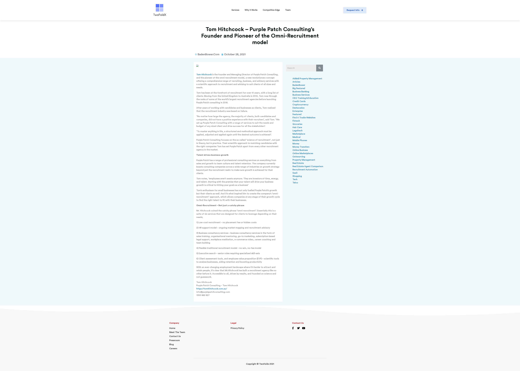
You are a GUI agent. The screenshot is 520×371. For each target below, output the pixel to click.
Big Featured (298, 88)
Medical (296, 137)
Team (288, 10)
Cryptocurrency (300, 105)
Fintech (296, 121)
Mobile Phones (299, 140)
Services (235, 10)
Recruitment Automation (305, 170)
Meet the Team (177, 332)
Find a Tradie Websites (303, 118)
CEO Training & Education (305, 98)
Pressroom (174, 340)
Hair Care (297, 127)
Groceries (297, 124)
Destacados (298, 108)
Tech (294, 179)
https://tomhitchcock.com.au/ (211, 289)
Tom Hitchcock (204, 74)
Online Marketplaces (302, 153)
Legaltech (297, 131)
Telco (295, 183)
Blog (171, 344)
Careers (173, 348)
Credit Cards (299, 101)
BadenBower (298, 85)
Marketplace (298, 134)
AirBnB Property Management (307, 79)
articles (296, 82)
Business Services (301, 95)
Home (172, 328)
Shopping (297, 176)
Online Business (300, 150)
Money (295, 144)
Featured (296, 114)
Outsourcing (298, 157)
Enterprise (297, 111)
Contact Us (175, 336)
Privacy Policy (237, 328)
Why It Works (251, 10)
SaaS (294, 173)
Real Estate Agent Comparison (307, 166)
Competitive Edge (271, 10)
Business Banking (300, 92)
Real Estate (298, 163)
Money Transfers (300, 147)
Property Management (303, 160)
